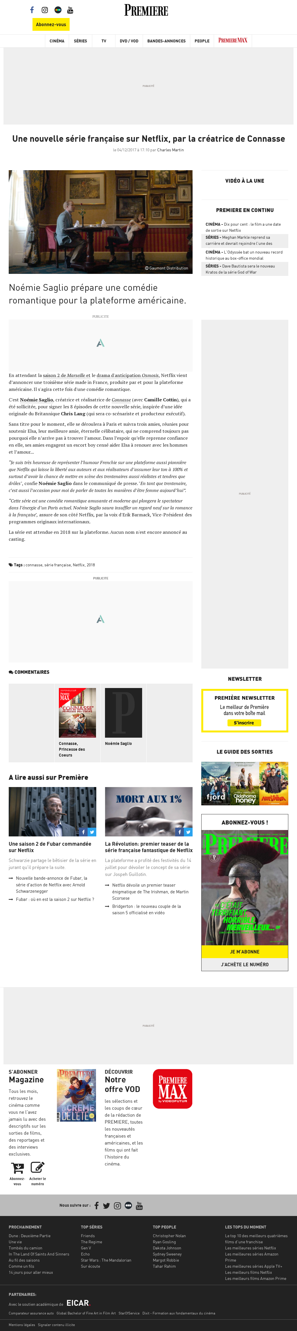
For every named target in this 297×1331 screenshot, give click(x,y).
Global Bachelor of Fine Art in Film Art (86, 1313)
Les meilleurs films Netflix (248, 1272)
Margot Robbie (166, 1260)
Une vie (15, 1241)
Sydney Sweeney (167, 1253)
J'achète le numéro (245, 964)
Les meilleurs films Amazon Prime (255, 1278)
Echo (85, 1253)
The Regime (91, 1241)
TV (104, 40)
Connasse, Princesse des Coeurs (72, 749)
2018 (91, 564)
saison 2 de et (66, 375)
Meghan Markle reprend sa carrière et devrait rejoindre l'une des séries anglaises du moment (239, 241)
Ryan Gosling (164, 1241)
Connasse (121, 399)
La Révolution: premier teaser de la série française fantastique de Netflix (149, 847)
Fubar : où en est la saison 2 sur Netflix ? (55, 899)
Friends (88, 1235)
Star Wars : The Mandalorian (106, 1260)
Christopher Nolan (169, 1235)
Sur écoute (90, 1266)
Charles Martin (170, 149)
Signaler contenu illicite (56, 1325)
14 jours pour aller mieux (31, 1272)
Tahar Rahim (164, 1266)
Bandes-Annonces (166, 40)
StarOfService (129, 1313)
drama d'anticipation (128, 375)
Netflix (79, 564)
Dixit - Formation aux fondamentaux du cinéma (178, 1313)
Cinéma (57, 40)
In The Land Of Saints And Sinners (39, 1253)
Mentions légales (22, 1325)
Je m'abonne (245, 952)
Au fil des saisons (24, 1260)
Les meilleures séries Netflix (250, 1247)
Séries (80, 40)
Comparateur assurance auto (31, 1313)
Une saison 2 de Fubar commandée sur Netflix (50, 847)
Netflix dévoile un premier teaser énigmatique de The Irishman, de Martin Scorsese (150, 891)
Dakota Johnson (167, 1247)
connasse (34, 564)
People (202, 40)
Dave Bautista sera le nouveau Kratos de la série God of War (240, 268)
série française (57, 564)
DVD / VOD (129, 40)
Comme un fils (21, 1266)
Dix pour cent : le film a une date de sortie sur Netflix (243, 227)
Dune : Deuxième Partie (29, 1235)
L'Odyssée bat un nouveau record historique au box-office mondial (244, 255)
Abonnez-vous (51, 24)
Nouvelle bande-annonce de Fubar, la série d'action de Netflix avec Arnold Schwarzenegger (51, 884)
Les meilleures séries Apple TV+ (253, 1266)
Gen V (86, 1247)
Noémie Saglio (118, 743)
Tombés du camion (25, 1247)
